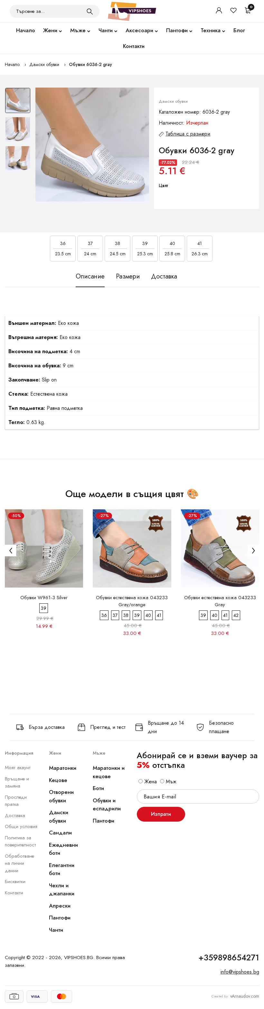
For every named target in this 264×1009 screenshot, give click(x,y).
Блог (239, 30)
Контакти (134, 46)
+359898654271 (228, 957)
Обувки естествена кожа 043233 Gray (220, 601)
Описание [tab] (90, 276)
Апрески (60, 906)
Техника (211, 30)
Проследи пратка (16, 801)
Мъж (170, 781)
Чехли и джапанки (61, 890)
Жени (50, 30)
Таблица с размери (187, 133)
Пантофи (177, 30)
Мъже (78, 30)
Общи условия (21, 826)
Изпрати (161, 814)
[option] (18, 102)
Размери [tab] (128, 276)
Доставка (15, 815)
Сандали (60, 832)
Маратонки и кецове (109, 772)
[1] (90, 11)
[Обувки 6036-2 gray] (92, 145)
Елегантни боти (61, 869)
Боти (98, 788)
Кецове (58, 780)
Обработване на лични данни (19, 863)
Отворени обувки (61, 796)
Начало (25, 30)
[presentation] (10, 550)
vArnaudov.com (244, 996)
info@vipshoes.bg (240, 972)
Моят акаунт (18, 767)
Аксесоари (139, 30)
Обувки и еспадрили (107, 805)
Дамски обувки (44, 64)
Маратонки (62, 768)
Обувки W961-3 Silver (44, 597)
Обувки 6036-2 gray (90, 64)
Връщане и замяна (17, 782)
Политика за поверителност (20, 841)
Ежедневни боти (63, 849)
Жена (150, 781)
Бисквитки (15, 881)
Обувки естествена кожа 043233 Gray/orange (132, 601)
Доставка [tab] (164, 276)
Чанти (106, 30)
